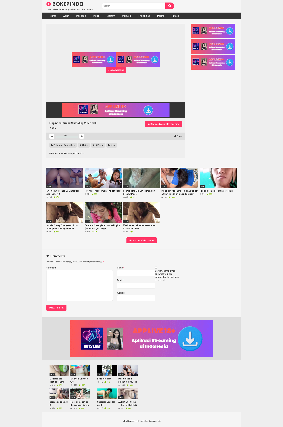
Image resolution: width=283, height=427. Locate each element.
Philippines (144, 15)
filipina (85, 145)
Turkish (175, 15)
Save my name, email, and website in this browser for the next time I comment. (167, 275)
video (112, 145)
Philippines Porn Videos (64, 145)
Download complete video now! (164, 124)
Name (120, 268)
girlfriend (99, 145)
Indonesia (81, 15)
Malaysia (126, 15)
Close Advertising (116, 70)
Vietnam (111, 15)
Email (120, 280)
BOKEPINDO (67, 4)
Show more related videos (141, 240)
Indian (96, 15)
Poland (160, 15)
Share (179, 136)
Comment (51, 268)
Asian (66, 15)
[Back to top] (273, 418)
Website (121, 293)
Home (53, 15)
